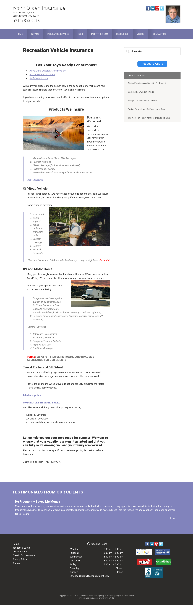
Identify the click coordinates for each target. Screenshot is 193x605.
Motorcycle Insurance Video (41, 402)
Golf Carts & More (39, 78)
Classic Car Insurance (23, 555)
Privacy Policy (19, 559)
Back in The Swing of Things (141, 92)
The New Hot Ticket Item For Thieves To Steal (149, 118)
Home (15, 544)
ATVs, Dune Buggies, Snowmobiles (48, 70)
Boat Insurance (35, 179)
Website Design (85, 598)
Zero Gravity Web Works (104, 598)
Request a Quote (21, 547)
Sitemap (16, 563)
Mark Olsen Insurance (38, 8)
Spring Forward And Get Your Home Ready (147, 109)
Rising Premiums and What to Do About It (147, 83)
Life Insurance (19, 551)
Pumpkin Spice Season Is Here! (142, 100)
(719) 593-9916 (27, 21)
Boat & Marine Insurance (42, 74)
